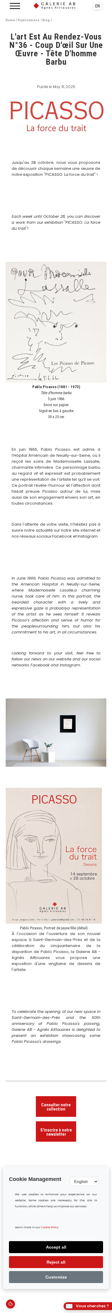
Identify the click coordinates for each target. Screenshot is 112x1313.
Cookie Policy (50, 1227)
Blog (46, 20)
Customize (56, 1277)
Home (10, 20)
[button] (15, 6)
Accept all (56, 1247)
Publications (29, 20)
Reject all (56, 1262)
